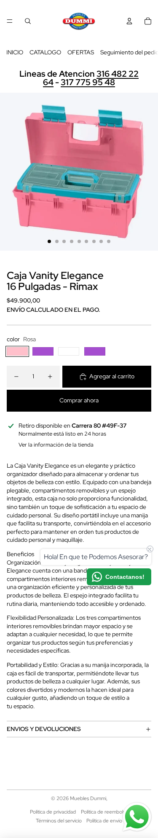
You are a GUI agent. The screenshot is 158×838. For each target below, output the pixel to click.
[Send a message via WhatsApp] (137, 817)
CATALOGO (45, 52)
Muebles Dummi (88, 798)
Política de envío (104, 820)
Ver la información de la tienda (56, 444)
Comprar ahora (79, 400)
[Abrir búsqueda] (28, 21)
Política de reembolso (104, 812)
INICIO (14, 52)
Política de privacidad (53, 812)
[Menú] (9, 21)
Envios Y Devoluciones (44, 729)
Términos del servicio (59, 820)
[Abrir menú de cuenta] (129, 21)
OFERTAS (80, 52)
